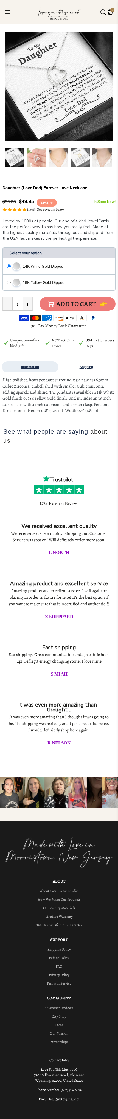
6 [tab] (68, 135)
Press (59, 1024)
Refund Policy (59, 957)
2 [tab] (50, 135)
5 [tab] (63, 135)
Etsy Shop (59, 1016)
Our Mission (59, 1033)
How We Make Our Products (59, 899)
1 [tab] (46, 135)
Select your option (26, 253)
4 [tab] (59, 135)
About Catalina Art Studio (59, 891)
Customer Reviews (59, 1007)
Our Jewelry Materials (59, 908)
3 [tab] (54, 135)
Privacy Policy (59, 974)
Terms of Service (59, 983)
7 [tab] (72, 135)
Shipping (86, 367)
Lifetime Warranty (59, 916)
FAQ (59, 966)
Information (30, 367)
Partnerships (59, 1041)
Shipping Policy (59, 949)
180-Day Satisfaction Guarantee (59, 925)
